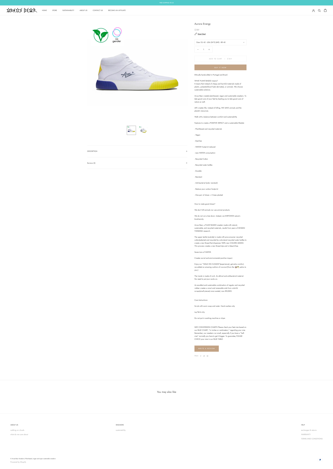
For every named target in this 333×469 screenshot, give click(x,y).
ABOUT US (83, 10)
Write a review (206, 349)
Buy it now (220, 67)
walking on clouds (17, 430)
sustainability (121, 430)
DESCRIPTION (92, 151)
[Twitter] (204, 356)
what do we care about (19, 434)
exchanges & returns (309, 430)
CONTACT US (98, 10)
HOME (44, 10)
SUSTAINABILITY (68, 10)
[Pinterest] (207, 356)
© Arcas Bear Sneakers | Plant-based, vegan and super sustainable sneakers (33, 459)
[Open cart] (325, 10)
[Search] (319, 10)
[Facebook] (200, 356)
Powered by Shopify (18, 462)
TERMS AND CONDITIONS (312, 438)
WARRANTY (306, 434)
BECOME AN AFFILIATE (117, 10)
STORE (54, 10)
